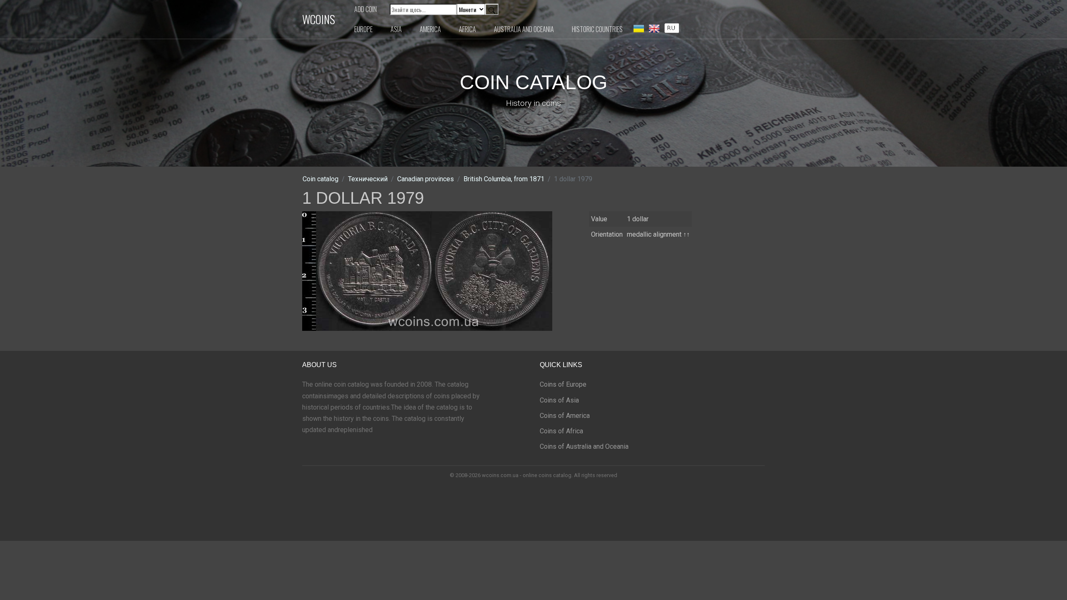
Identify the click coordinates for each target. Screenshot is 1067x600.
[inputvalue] (671, 27)
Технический (368, 179)
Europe (363, 29)
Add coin (365, 9)
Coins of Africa (561, 431)
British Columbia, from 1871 (503, 179)
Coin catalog (320, 179)
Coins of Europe (563, 384)
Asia (396, 29)
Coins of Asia (559, 400)
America (430, 29)
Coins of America (565, 416)
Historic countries (597, 29)
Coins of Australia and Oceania (584, 446)
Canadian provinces (425, 179)
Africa (467, 29)
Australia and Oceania (524, 29)
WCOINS (318, 19)
